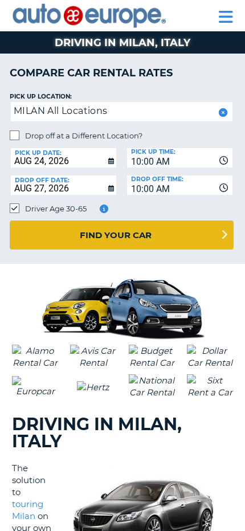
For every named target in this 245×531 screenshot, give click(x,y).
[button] (222, 112)
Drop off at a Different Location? (83, 135)
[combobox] (179, 158)
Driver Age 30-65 (56, 208)
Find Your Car (116, 235)
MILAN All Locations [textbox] (61, 110)
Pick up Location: (41, 96)
